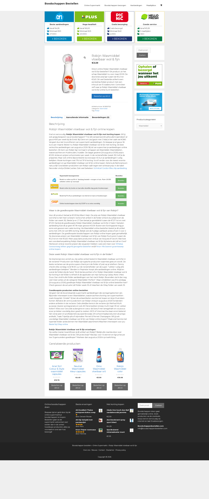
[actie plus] (149, 85)
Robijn (97, 110)
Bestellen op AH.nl (102, 96)
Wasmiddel (103, 108)
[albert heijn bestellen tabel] (149, 110)
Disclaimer (110, 450)
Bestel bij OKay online (58, 324)
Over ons (86, 450)
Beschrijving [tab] (57, 117)
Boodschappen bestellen (81, 445)
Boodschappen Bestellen (61, 3)
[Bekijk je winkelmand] (161, 5)
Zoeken (142, 55)
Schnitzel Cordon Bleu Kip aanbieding (110, 168)
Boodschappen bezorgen (115, 5)
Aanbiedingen (136, 5)
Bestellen (121, 180)
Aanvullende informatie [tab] (77, 117)
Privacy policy (120, 450)
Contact (102, 450)
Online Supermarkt (92, 5)
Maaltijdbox (151, 5)
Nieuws (94, 450)
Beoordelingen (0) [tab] (100, 117)
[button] (85, 58)
